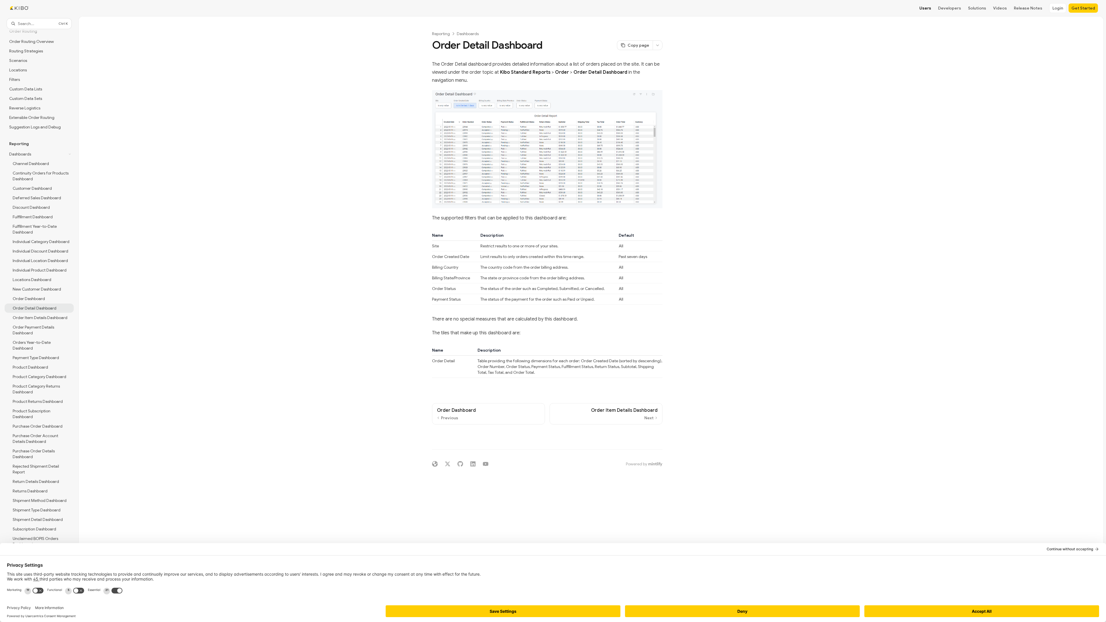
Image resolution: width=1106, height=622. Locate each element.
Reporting (441, 33)
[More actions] (657, 45)
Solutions (977, 8)
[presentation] (39, 318)
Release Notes (1028, 8)
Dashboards (468, 33)
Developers (949, 8)
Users (925, 8)
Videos (1000, 8)
